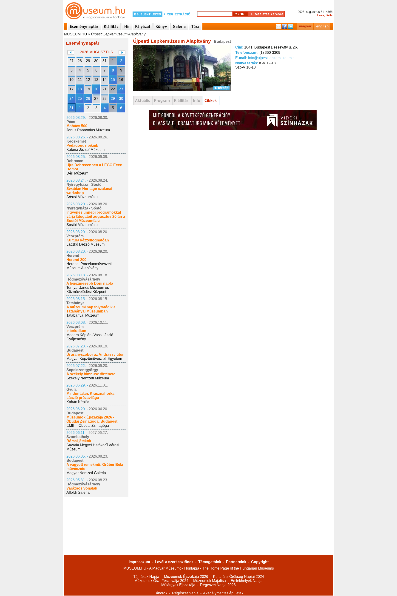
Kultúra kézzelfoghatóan (87, 240)
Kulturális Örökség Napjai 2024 (238, 577)
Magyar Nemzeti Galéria (86, 473)
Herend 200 (76, 260)
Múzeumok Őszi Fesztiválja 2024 (161, 581)
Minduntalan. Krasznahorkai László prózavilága (90, 396)
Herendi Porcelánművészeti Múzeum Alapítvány (89, 266)
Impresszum (139, 562)
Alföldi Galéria (78, 492)
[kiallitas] (181, 100)
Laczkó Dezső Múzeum (85, 244)
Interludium (76, 331)
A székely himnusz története (90, 374)
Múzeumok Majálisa (209, 581)
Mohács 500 (76, 126)
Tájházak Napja (146, 577)
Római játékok (78, 441)
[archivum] (210, 100)
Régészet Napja (185, 593)
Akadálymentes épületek (223, 593)
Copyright (260, 562)
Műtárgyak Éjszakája (178, 585)
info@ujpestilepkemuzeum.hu (272, 58)
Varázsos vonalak (81, 488)
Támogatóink (209, 562)
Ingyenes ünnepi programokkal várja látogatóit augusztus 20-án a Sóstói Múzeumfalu (95, 216)
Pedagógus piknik (82, 145)
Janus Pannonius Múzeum (88, 130)
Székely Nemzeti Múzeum (87, 378)
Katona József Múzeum (85, 150)
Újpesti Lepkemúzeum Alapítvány (118, 34)
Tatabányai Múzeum (82, 315)
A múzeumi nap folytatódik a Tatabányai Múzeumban (91, 309)
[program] (162, 100)
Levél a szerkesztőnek (174, 562)
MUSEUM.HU (75, 34)
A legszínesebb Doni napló (89, 283)
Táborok (160, 593)
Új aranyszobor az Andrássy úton (95, 354)
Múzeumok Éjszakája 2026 (186, 577)
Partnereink (236, 562)
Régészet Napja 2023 (218, 585)
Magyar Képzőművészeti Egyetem (94, 359)
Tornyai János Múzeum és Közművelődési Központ (87, 290)
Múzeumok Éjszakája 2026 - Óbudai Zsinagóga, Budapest (91, 419)
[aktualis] (142, 100)
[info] (196, 100)
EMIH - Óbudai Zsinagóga (87, 425)
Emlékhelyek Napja (247, 581)
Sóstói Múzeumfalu (82, 197)
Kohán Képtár (77, 402)
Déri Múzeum (77, 173)
